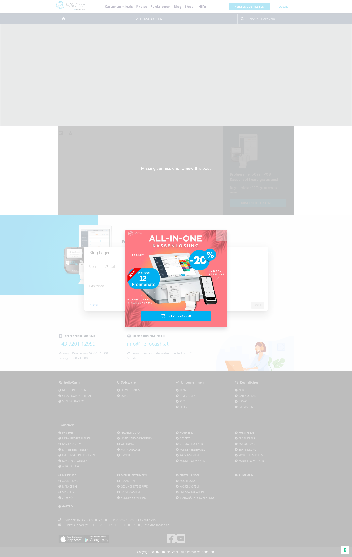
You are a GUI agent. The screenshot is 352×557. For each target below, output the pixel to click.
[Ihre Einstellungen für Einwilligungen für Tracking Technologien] (345, 550)
